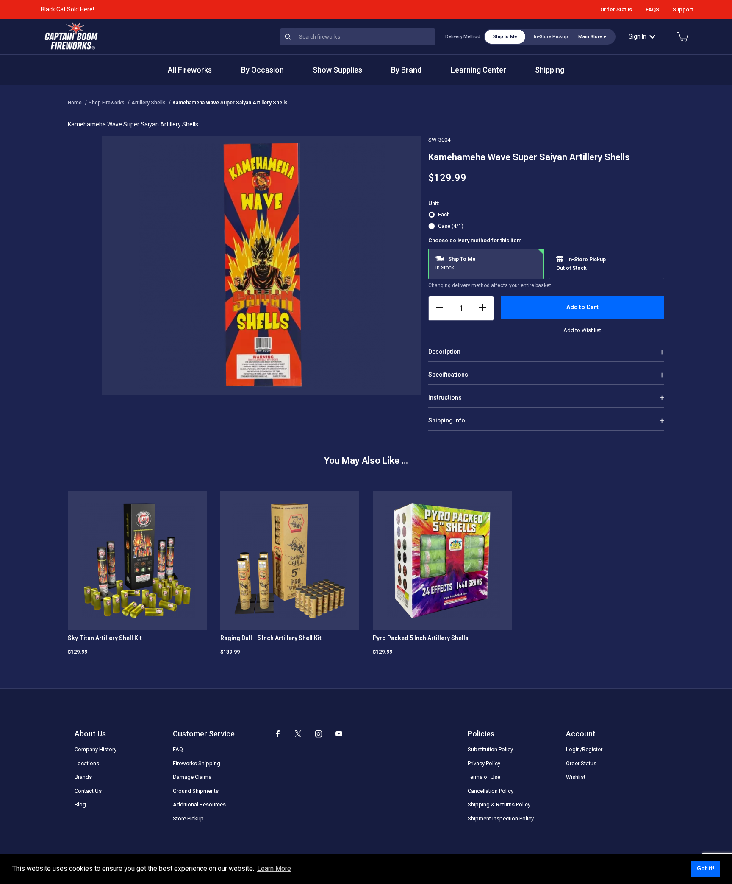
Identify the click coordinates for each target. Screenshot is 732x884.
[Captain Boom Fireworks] (71, 36)
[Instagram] (318, 734)
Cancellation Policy (490, 791)
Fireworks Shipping (196, 763)
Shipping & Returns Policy (499, 804)
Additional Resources (199, 804)
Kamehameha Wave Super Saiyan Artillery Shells (230, 103)
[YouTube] (339, 734)
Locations (87, 763)
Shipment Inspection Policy (501, 818)
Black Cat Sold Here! (67, 9)
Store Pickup (188, 818)
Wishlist (575, 777)
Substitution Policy (490, 749)
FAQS (652, 9)
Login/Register (584, 749)
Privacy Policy (484, 763)
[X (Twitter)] (298, 734)
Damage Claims (192, 777)
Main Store (590, 36)
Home (75, 103)
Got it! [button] (705, 868)
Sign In (637, 36)
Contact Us (88, 791)
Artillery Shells (148, 103)
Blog (80, 804)
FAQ (178, 749)
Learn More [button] (274, 868)
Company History (95, 749)
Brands (83, 777)
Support (683, 9)
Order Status (616, 9)
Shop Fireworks (107, 103)
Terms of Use (484, 777)
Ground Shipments (196, 791)
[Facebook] (278, 734)
